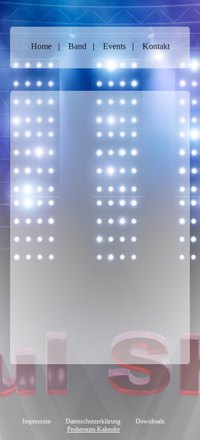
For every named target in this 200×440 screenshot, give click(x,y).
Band (77, 46)
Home (41, 46)
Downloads (150, 421)
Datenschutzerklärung (93, 421)
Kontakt (156, 46)
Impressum (36, 421)
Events (114, 46)
